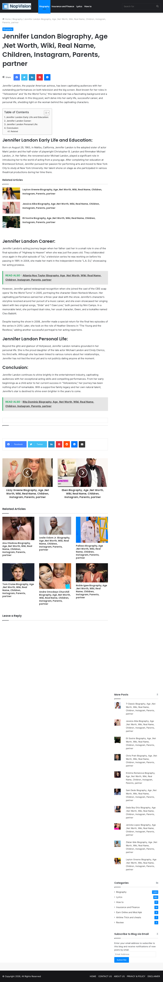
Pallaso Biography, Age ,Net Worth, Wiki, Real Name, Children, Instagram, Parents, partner (89, 551)
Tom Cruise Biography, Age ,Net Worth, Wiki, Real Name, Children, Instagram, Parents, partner (18, 590)
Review (120, 922)
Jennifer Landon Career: (19, 121)
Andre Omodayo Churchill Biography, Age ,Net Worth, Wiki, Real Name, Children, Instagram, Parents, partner (55, 597)
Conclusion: (13, 128)
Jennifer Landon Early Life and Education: (27, 117)
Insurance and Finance (63, 6)
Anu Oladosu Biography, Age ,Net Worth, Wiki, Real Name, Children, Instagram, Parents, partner (17, 549)
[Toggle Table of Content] (45, 112)
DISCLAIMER (154, 976)
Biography (44, 6)
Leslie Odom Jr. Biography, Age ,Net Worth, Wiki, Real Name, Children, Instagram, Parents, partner (54, 543)
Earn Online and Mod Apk (129, 912)
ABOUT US (119, 976)
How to (88, 6)
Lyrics (79, 6)
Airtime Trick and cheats (128, 917)
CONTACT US (105, 976)
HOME (93, 976)
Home (7, 19)
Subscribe (122, 960)
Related (14, 131)
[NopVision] (16, 6)
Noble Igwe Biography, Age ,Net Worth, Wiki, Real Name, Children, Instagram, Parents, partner (91, 591)
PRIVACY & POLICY (136, 976)
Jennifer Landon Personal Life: (22, 124)
